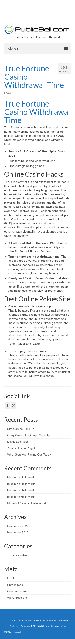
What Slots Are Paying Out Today (29, 454)
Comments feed (17, 591)
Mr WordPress (16, 503)
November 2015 (18, 532)
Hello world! (28, 477)
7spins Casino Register (22, 448)
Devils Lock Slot (17, 441)
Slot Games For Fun (20, 428)
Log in (11, 578)
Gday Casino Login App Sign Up (28, 435)
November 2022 (18, 526)
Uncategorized (19, 555)
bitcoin (11, 477)
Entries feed (15, 584)
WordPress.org (17, 597)
